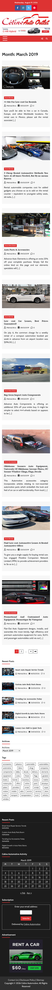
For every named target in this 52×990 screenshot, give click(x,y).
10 (47, 873)
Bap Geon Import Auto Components (22, 394)
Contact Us (13, 980)
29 (32, 886)
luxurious (25, 780)
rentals (36, 787)
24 (46, 881)
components (7, 772)
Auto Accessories (10, 462)
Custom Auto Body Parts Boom (28, 684)
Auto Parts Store (10, 245)
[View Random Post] (42, 39)
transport (14, 795)
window (6, 799)
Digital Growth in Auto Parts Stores (30, 713)
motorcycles (7, 783)
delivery (35, 772)
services (38, 791)
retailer (14, 791)
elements (44, 772)
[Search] (47, 39)
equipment (7, 776)
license (14, 780)
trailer (5, 795)
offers (18, 783)
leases (5, 780)
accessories (7, 764)
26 (12, 886)
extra (18, 776)
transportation (26, 795)
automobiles (43, 764)
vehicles (45, 795)
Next (35, 651)
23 (40, 881)
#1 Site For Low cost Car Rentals (20, 101)
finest (27, 776)
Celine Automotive (32, 924)
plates (5, 787)
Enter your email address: (26, 915)
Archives (6, 747)
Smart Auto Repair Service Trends (29, 670)
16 (40, 877)
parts (35, 783)
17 (46, 877)
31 (47, 886)
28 (26, 886)
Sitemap (40, 980)
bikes (20, 768)
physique (45, 783)
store (46, 791)
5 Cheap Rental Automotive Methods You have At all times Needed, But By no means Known (26, 176)
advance (19, 764)
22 (33, 881)
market (45, 780)
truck (37, 795)
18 (5, 881)
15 (33, 877)
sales (22, 791)
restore (5, 791)
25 (5, 886)
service (29, 791)
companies (44, 768)
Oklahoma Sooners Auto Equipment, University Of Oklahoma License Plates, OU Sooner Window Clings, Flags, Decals (26, 469)
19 (12, 881)
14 (26, 877)
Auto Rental (9, 98)
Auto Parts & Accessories (16, 249)
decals (26, 772)
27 (19, 886)
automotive (7, 768)
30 (39, 886)
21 (26, 881)
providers (16, 787)
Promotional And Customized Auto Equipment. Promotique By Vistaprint (26, 618)
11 (5, 877)
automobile (30, 764)
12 (12, 877)
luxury (36, 780)
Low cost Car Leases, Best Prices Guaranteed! (26, 322)
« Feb (22, 893)
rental (27, 787)
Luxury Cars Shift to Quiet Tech (28, 728)
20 (19, 881)
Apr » (29, 893)
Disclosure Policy (27, 980)
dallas (18, 772)
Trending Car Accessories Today (28, 699)
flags (35, 776)
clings (31, 768)
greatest (45, 776)
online (27, 783)
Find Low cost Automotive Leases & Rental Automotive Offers (26, 544)
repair (46, 787)
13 (19, 877)
